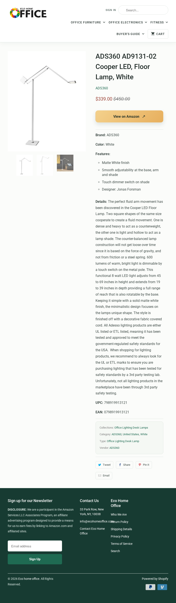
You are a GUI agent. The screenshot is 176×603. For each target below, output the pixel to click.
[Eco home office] (28, 14)
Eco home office (28, 578)
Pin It (146, 464)
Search (115, 551)
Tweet (107, 464)
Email (106, 475)
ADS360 (102, 88)
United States (131, 434)
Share (126, 464)
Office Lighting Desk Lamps (131, 427)
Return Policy (119, 522)
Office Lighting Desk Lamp (123, 441)
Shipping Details (121, 529)
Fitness (157, 22)
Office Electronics (126, 22)
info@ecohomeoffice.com (97, 521)
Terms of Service (121, 543)
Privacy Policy (120, 536)
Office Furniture (86, 22)
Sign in (111, 10)
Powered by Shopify (155, 578)
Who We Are (119, 514)
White (143, 434)
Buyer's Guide (129, 34)
